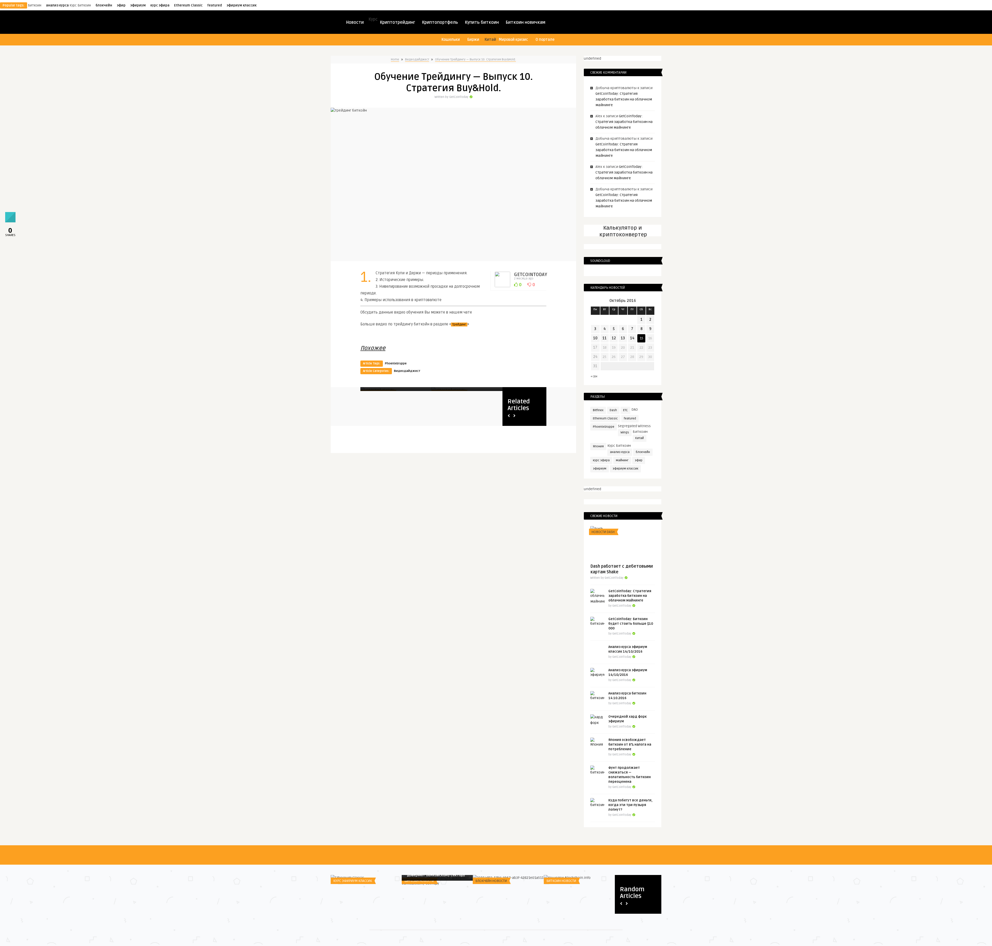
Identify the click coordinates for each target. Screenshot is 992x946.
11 (604, 338)
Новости (355, 22)
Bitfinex (598, 410)
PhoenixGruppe (396, 363)
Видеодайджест (417, 59)
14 (632, 338)
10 (595, 338)
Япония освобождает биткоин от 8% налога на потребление (629, 744)
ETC (625, 410)
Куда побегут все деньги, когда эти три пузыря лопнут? (630, 805)
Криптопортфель (440, 22)
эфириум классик (242, 5)
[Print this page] (10, 220)
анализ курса (57, 5)
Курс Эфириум (558, 881)
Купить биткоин (482, 22)
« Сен (594, 376)
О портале (545, 39)
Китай (639, 438)
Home (395, 59)
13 (623, 338)
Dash (613, 410)
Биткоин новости (419, 881)
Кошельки (450, 39)
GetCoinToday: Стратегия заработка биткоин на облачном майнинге (623, 99)
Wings (625, 432)
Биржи (473, 39)
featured (214, 5)
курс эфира (159, 5)
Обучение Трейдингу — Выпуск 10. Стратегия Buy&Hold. (475, 59)
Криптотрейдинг (397, 22)
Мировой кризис (513, 39)
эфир (121, 5)
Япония (598, 446)
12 (614, 338)
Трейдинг (459, 324)
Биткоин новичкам (525, 22)
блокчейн (104, 5)
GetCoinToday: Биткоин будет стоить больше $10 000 (630, 623)
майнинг (622, 460)
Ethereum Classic (188, 5)
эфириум (138, 5)
